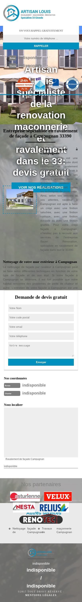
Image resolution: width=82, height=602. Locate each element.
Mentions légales (41, 595)
